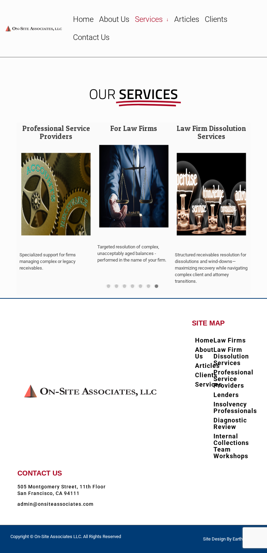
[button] (108, 286)
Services (152, 19)
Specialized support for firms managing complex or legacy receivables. (47, 261)
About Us (114, 19)
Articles (186, 19)
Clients (216, 19)
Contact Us (91, 37)
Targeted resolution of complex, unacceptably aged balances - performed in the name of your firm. (131, 253)
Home (83, 19)
